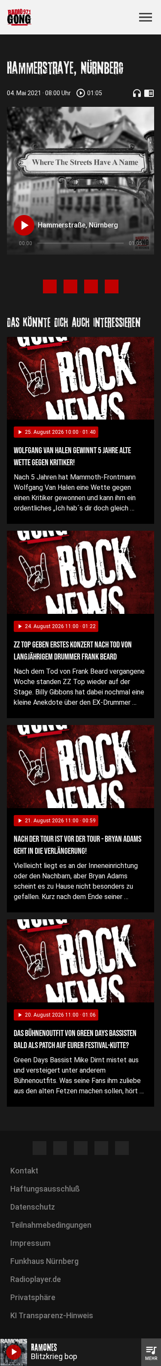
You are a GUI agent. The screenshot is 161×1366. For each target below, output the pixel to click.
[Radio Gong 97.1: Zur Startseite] (70, 17)
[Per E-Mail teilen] (111, 286)
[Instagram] (60, 1148)
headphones (137, 93)
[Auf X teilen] (70, 286)
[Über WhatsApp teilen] (91, 286)
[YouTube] (81, 1148)
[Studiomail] (122, 1148)
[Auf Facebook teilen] (50, 286)
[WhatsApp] (101, 1148)
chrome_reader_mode (149, 93)
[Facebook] (39, 1148)
